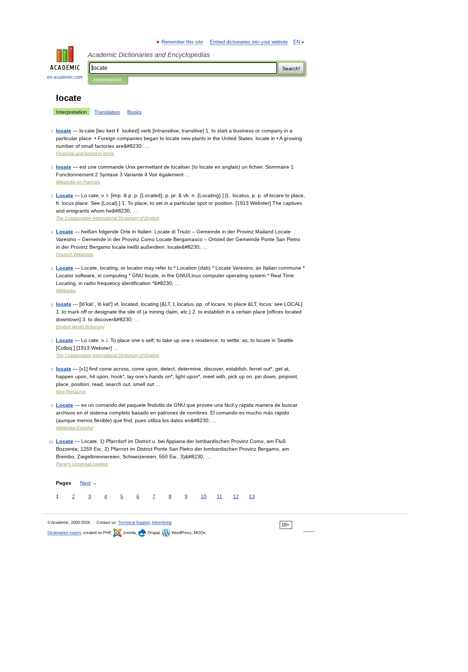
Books (134, 112)
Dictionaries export (64, 532)
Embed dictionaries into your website (249, 42)
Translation (107, 112)
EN (296, 42)
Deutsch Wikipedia (74, 254)
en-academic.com (65, 77)
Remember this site (182, 42)
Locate (64, 195)
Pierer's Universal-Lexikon (82, 464)
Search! (291, 68)
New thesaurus (71, 391)
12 (236, 496)
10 (204, 496)
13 (252, 496)
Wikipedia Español (74, 428)
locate (63, 131)
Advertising (161, 522)
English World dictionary (80, 327)
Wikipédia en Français (78, 182)
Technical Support (134, 522)
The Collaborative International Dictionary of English (107, 218)
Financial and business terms (85, 153)
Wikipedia (66, 290)
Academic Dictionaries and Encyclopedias (149, 55)
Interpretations (107, 79)
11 (219, 496)
